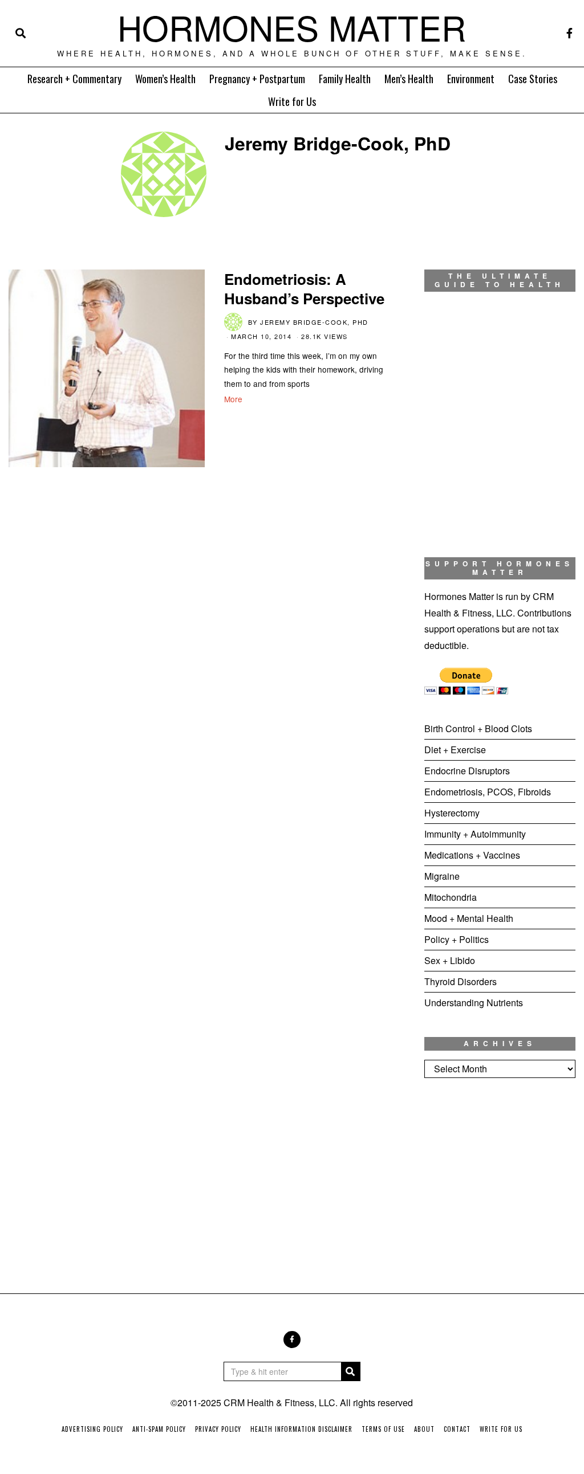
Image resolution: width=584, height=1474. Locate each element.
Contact (457, 1429)
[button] (350, 1371)
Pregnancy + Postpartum (257, 78)
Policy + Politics (456, 939)
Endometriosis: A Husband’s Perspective (304, 288)
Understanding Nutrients (473, 1002)
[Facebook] (569, 33)
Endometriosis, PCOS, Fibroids (487, 791)
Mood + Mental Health (468, 918)
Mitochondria (450, 897)
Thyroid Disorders (460, 981)
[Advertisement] (499, 1176)
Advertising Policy (92, 1429)
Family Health (345, 78)
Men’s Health (408, 78)
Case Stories (532, 78)
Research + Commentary (74, 78)
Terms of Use (383, 1429)
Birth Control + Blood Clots (478, 728)
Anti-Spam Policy (159, 1429)
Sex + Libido (449, 960)
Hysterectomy (452, 812)
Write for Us (292, 101)
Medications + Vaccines (472, 854)
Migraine (442, 876)
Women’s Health (165, 78)
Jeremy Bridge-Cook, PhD (314, 321)
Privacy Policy (218, 1429)
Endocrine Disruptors (467, 770)
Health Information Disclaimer (301, 1429)
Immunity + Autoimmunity (475, 833)
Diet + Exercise (455, 749)
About (424, 1429)
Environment (470, 78)
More (233, 399)
